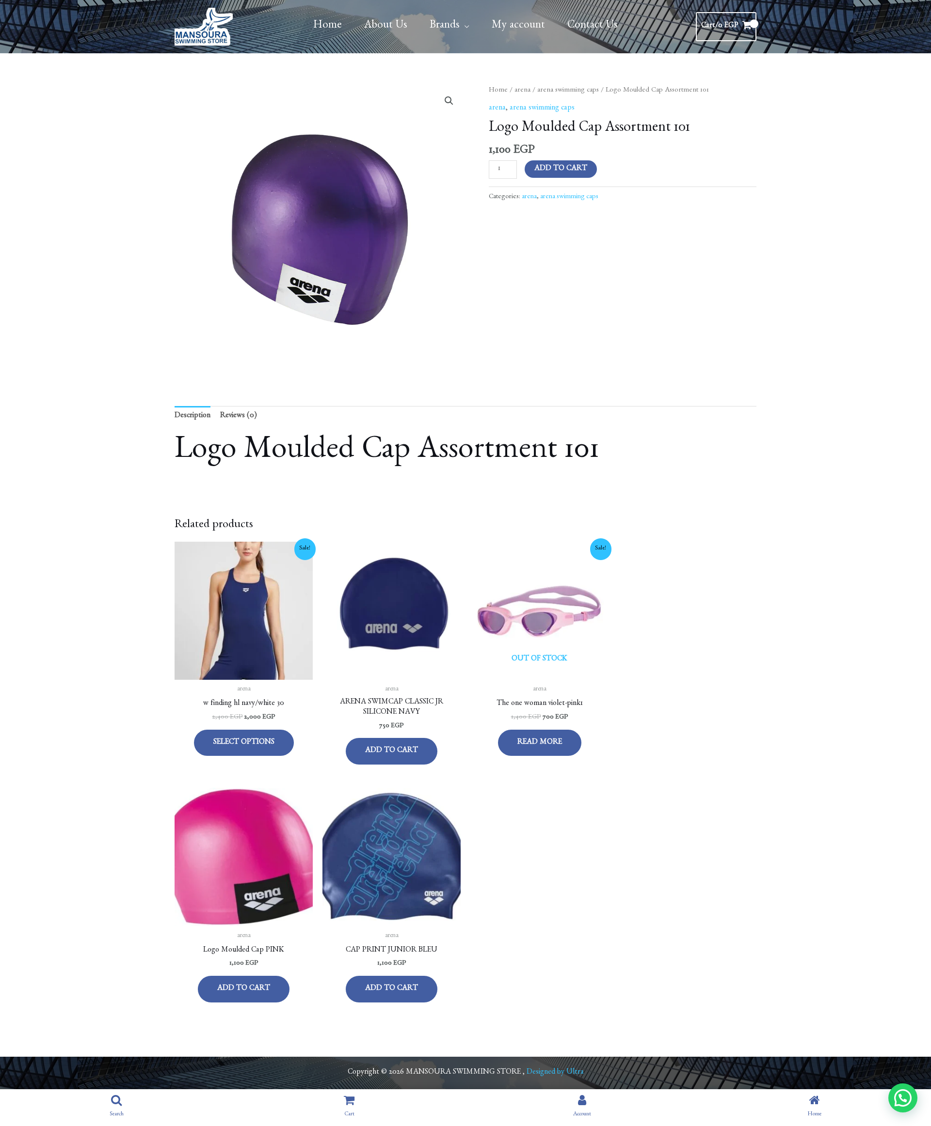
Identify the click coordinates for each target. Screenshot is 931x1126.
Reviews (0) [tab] (238, 416)
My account (518, 26)
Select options (243, 743)
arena (522, 90)
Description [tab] (192, 416)
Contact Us (592, 26)
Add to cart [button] (391, 751)
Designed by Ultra (555, 1073)
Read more (539, 743)
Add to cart (560, 169)
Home (327, 26)
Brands (445, 26)
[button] (449, 100)
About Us (385, 26)
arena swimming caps (568, 90)
